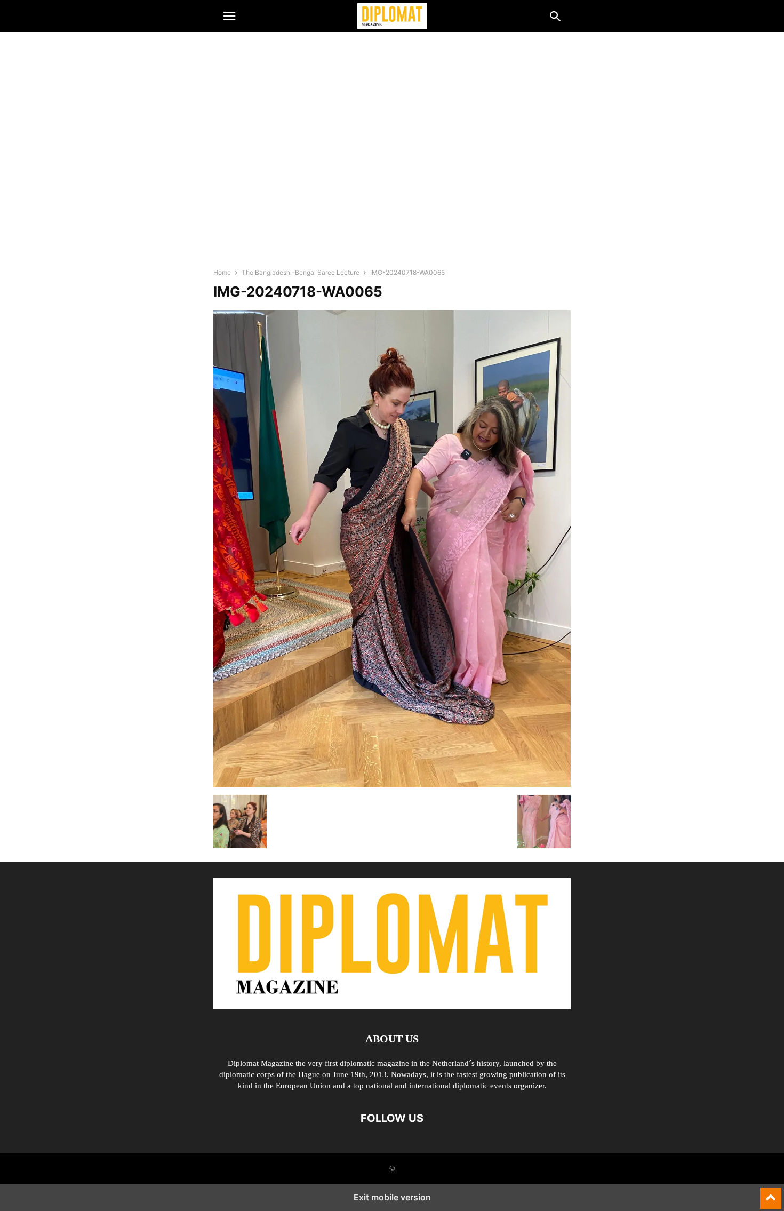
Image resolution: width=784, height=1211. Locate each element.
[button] (229, 16)
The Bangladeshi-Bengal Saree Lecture (300, 272)
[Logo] (392, 1006)
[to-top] (770, 1193)
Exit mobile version (392, 1197)
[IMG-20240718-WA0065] (392, 783)
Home (222, 272)
